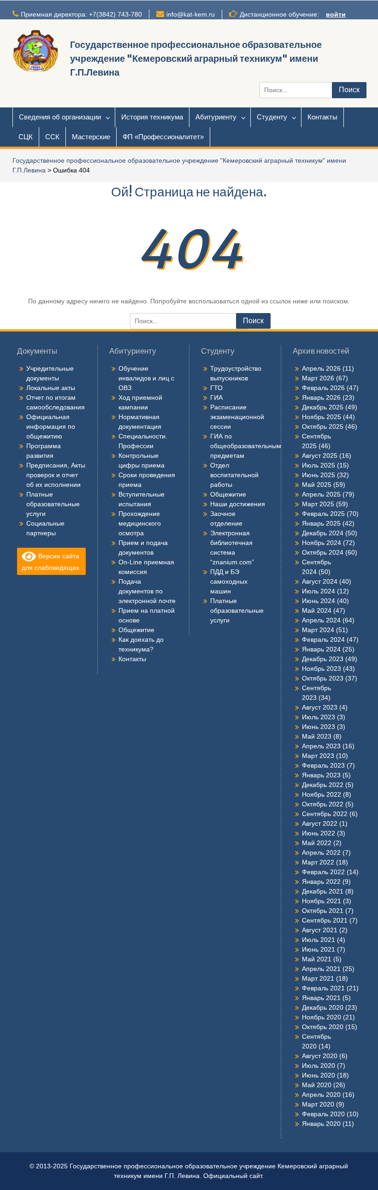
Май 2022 (316, 843)
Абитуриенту (215, 117)
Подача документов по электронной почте (147, 591)
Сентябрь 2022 (325, 813)
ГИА (216, 397)
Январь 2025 (321, 523)
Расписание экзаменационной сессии (237, 416)
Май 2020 (316, 1085)
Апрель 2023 (321, 746)
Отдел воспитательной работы (234, 475)
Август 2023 (319, 707)
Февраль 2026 (323, 387)
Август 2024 (319, 581)
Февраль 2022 (323, 872)
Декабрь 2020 (322, 1007)
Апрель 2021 (321, 968)
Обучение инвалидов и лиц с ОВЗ (146, 378)
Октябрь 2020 (322, 1026)
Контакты (322, 117)
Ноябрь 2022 (321, 794)
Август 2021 (319, 930)
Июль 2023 (318, 717)
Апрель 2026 (321, 368)
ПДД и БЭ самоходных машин (229, 581)
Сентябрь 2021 (325, 920)
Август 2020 (319, 1056)
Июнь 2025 (318, 475)
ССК (52, 137)
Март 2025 (318, 504)
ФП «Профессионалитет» (163, 137)
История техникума (152, 117)
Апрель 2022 (321, 852)
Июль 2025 (318, 465)
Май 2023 (316, 736)
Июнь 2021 (318, 949)
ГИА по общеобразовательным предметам (245, 445)
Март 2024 (318, 629)
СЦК (25, 137)
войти (336, 14)
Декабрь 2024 (322, 533)
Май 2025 (316, 484)
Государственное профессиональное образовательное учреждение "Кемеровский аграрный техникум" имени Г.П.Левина (196, 58)
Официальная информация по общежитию (50, 426)
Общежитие (136, 629)
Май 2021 (316, 959)
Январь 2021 (321, 997)
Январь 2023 (321, 775)
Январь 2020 (321, 1123)
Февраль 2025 (323, 513)
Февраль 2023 (323, 765)
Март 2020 (318, 1104)
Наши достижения (237, 504)
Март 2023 (318, 755)
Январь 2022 (321, 881)
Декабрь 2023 (322, 659)
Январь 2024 (321, 649)
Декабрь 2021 (322, 891)
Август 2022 (319, 823)
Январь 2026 (321, 397)
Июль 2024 (318, 591)
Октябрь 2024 (322, 552)
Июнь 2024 (318, 600)
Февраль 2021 (323, 988)
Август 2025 (319, 455)
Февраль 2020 (323, 1114)
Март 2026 (318, 378)
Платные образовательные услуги (53, 504)
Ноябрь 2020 (321, 1017)
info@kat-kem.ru (190, 14)
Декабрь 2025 (322, 407)
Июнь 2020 (318, 1075)
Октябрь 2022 (322, 804)
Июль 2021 (318, 939)
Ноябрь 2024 (321, 542)
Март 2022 (318, 862)
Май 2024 (316, 610)
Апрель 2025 (321, 494)
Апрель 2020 (321, 1094)
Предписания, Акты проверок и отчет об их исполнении (55, 475)
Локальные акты (50, 387)
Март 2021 (318, 978)
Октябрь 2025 (322, 426)
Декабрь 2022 (322, 784)
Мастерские (91, 137)
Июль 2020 (318, 1065)
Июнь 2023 (318, 726)
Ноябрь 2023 (321, 668)
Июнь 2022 (318, 833)
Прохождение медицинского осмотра (139, 523)
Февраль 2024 (323, 639)
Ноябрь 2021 (321, 901)
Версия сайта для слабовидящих (50, 561)
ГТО (216, 387)
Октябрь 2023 (322, 678)
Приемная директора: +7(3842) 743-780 (81, 14)
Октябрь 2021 (322, 910)
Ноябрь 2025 (321, 416)
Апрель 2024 (321, 620)
